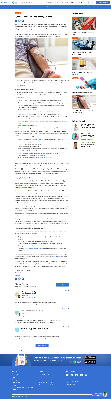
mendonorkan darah (33, 94)
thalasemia (32, 36)
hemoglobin (30, 114)
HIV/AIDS (21, 151)
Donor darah (18, 32)
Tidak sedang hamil (23, 125)
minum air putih (22, 187)
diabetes (41, 139)
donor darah (57, 256)
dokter (38, 266)
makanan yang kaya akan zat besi (33, 248)
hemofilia (26, 36)
